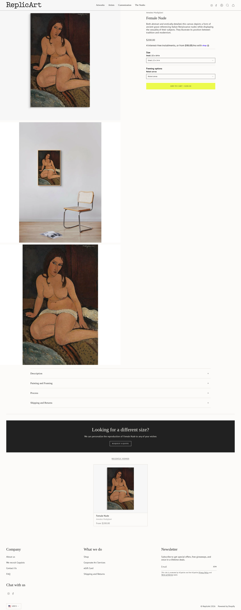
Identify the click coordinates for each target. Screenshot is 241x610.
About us (10, 556)
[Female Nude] (120, 488)
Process (34, 393)
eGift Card (88, 568)
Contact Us (11, 568)
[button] (100, 5)
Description (36, 373)
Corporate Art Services (94, 562)
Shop (86, 556)
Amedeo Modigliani (154, 12)
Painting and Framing (41, 383)
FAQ (8, 574)
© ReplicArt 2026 (208, 606)
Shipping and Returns (41, 402)
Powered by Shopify (226, 606)
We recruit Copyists (15, 562)
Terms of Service (167, 575)
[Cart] (233, 5)
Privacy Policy (203, 572)
